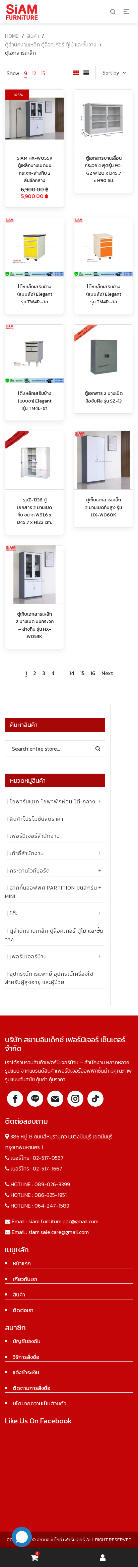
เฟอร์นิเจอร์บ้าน (28, 956)
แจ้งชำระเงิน (26, 1372)
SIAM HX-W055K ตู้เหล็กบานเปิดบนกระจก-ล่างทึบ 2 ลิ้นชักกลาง (35, 169)
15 (43, 73)
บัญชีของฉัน (27, 1341)
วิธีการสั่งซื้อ (26, 1357)
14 (71, 673)
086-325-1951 (50, 1195)
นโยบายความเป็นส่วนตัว (39, 1403)
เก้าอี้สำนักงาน (27, 853)
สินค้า (33, 36)
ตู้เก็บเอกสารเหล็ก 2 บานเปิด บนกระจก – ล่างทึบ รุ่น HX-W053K (35, 625)
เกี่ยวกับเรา (25, 1279)
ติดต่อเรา (23, 1310)
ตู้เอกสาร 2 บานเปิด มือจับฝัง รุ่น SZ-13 (104, 397)
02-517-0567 (48, 1158)
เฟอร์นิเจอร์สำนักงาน (35, 836)
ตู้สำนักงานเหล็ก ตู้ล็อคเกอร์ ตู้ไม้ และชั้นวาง (50, 44)
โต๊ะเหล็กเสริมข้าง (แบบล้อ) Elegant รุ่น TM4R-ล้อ (103, 294)
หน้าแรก (22, 1263)
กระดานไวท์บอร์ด (30, 871)
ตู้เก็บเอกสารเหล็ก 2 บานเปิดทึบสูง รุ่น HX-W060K (103, 507)
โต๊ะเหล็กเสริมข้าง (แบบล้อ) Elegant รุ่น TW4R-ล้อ (34, 294)
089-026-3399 (52, 1184)
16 (92, 673)
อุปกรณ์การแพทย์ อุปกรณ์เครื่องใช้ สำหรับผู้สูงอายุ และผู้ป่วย (49, 978)
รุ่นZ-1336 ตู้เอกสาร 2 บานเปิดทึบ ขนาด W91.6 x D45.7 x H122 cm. (34, 511)
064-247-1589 (51, 1206)
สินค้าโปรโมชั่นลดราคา (36, 819)
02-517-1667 (47, 1168)
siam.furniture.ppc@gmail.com (63, 1221)
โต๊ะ (14, 913)
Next (107, 673)
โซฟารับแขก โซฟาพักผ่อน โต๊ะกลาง (52, 801)
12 (34, 73)
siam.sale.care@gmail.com (58, 1232)
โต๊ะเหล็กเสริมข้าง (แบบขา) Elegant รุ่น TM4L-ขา (35, 401)
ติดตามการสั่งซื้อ (31, 1388)
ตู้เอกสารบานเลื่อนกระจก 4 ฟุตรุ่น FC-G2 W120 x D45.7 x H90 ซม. (103, 169)
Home (12, 36)
